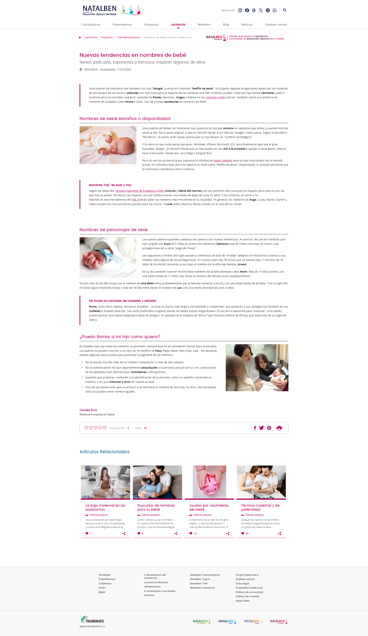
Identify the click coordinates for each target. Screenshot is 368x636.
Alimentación (152, 587)
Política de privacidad (249, 592)
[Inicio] (113, 10)
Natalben (204, 24)
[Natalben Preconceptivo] (200, 622)
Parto (102, 588)
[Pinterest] (268, 10)
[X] (261, 10)
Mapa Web (243, 601)
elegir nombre (223, 160)
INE (134, 199)
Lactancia (178, 24)
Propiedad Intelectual (249, 588)
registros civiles (215, 97)
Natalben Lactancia (202, 588)
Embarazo (151, 24)
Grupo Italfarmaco (247, 575)
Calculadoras (90, 24)
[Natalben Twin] (252, 622)
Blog (226, 24)
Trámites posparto (128, 37)
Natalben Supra (200, 579)
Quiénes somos (276, 24)
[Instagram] (240, 10)
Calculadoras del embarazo (155, 577)
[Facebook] (247, 10)
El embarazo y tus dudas (159, 591)
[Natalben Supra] (226, 622)
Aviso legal (242, 583)
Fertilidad (104, 575)
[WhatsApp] (275, 10)
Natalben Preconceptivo (205, 575)
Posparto (107, 37)
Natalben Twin (199, 583)
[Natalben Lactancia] (277, 622)
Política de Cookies (247, 596)
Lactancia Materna (156, 582)
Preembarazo (122, 24)
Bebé (102, 592)
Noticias (247, 24)
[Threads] (254, 10)
